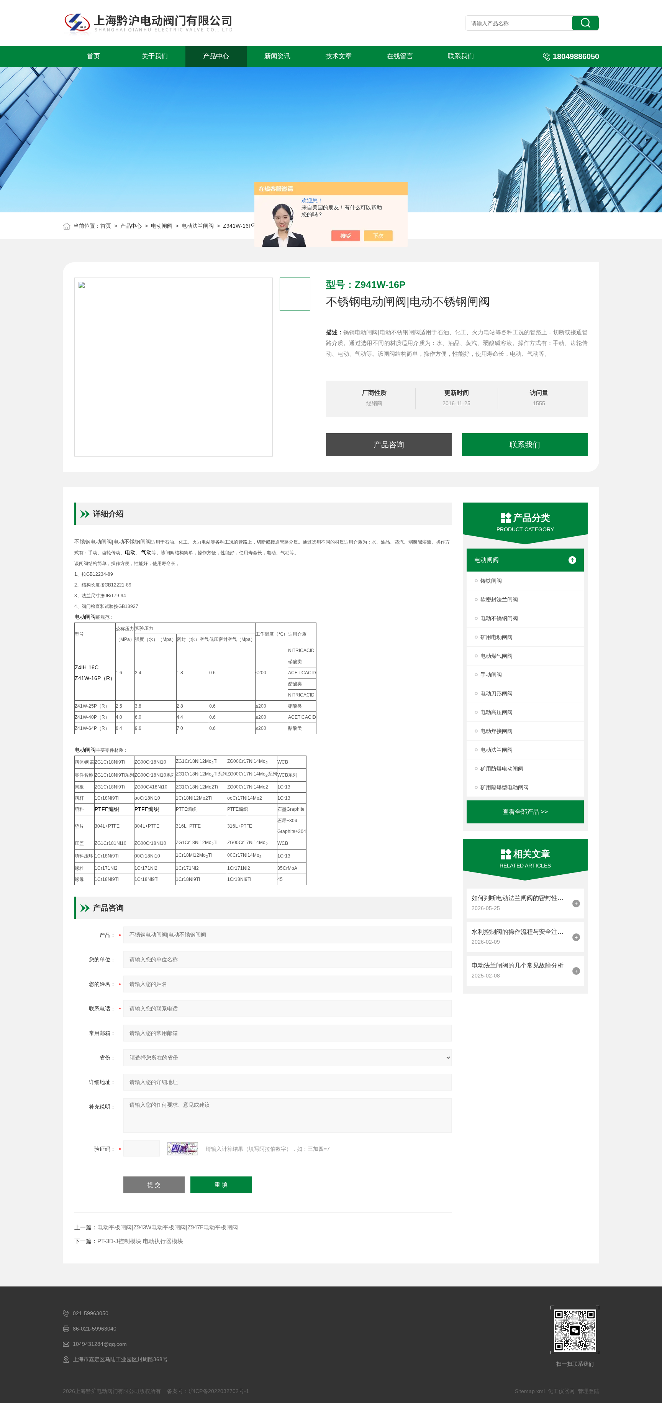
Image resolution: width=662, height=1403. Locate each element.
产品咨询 (389, 444)
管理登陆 (588, 1391)
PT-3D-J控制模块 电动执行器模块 (140, 1241)
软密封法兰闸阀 (499, 599)
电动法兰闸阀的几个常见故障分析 (518, 965)
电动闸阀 (161, 226)
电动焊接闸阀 (496, 731)
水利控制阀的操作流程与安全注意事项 (520, 931)
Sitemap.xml (530, 1391)
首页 (93, 56)
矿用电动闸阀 (496, 637)
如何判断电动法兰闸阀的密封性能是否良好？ (520, 898)
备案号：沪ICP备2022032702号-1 (208, 1391)
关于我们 (155, 56)
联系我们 (461, 56)
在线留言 (400, 56)
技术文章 (339, 56)
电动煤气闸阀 (496, 656)
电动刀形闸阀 (496, 693)
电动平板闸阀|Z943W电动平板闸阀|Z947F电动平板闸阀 (167, 1227)
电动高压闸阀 (496, 712)
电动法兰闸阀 (198, 226)
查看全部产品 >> (525, 811)
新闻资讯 (277, 56)
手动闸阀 (491, 675)
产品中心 (216, 56)
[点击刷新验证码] (182, 1148)
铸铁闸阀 (491, 581)
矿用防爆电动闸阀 (501, 769)
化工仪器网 (561, 1391)
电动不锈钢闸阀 (499, 618)
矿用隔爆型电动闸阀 (504, 787)
